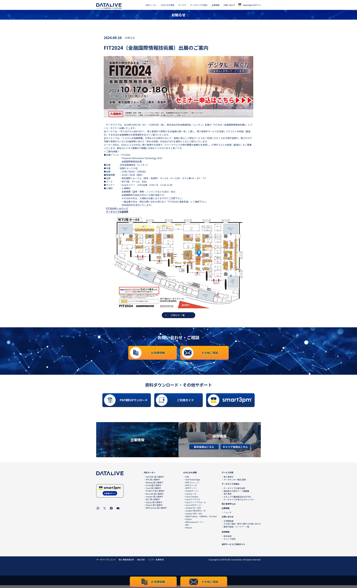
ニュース (227, 512)
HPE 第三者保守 (153, 479)
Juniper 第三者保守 (154, 496)
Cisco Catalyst (191, 496)
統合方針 (141, 559)
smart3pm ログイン (252, 5)
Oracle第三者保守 (153, 485)
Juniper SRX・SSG (193, 513)
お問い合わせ (229, 5)
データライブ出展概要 (117, 211)
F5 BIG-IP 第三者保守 (155, 490)
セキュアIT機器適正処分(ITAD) (237, 496)
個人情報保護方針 (126, 559)
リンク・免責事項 (156, 559)
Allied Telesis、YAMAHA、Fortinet (201, 516)
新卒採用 (227, 536)
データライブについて (106, 559)
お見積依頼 (228, 521)
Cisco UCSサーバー (193, 505)
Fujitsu (188, 519)
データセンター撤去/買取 (235, 479)
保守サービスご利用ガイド (233, 544)
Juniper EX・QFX (193, 507)
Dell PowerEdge (192, 479)
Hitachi (188, 527)
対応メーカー (151, 5)
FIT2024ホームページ (117, 208)
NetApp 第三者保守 (154, 482)
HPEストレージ (192, 482)
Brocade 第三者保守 (155, 493)
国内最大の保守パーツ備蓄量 (236, 491)
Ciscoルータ (190, 493)
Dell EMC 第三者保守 (155, 476)
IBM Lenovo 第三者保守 (156, 507)
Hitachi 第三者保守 (154, 505)
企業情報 (215, 5)
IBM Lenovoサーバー (194, 522)
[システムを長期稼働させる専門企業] (108, 5)
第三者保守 (228, 476)
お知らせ (130, 37)
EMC (187, 476)
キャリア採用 (229, 539)
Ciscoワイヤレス (192, 499)
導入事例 (227, 493)
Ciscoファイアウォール (195, 502)
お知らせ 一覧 (178, 315)
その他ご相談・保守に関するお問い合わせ (242, 523)
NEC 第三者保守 (153, 499)
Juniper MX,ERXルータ (195, 510)
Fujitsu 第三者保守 (154, 502)
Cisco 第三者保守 (153, 488)
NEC (187, 524)
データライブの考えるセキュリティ (239, 499)
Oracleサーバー (192, 490)
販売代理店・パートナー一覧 (236, 526)
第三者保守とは (228, 503)
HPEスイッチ (191, 485)
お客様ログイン (110, 493)
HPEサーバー (191, 488)
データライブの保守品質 (234, 488)
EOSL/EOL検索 (167, 5)
